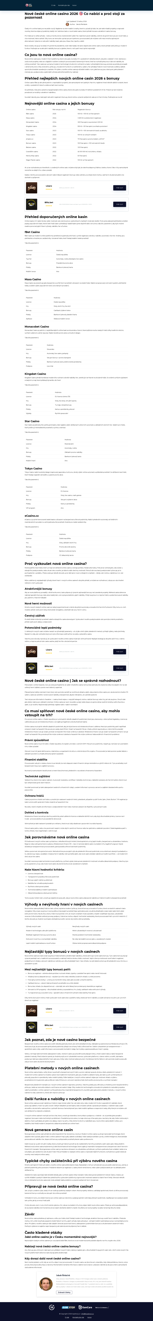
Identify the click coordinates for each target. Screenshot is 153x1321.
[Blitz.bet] (31, 209)
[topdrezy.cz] (29, 4)
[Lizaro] (31, 193)
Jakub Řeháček (81, 24)
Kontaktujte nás (64, 5)
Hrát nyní (119, 188)
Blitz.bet (49, 202)
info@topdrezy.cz (87, 1314)
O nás (53, 5)
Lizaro (49, 186)
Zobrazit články (64, 1292)
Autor (74, 5)
